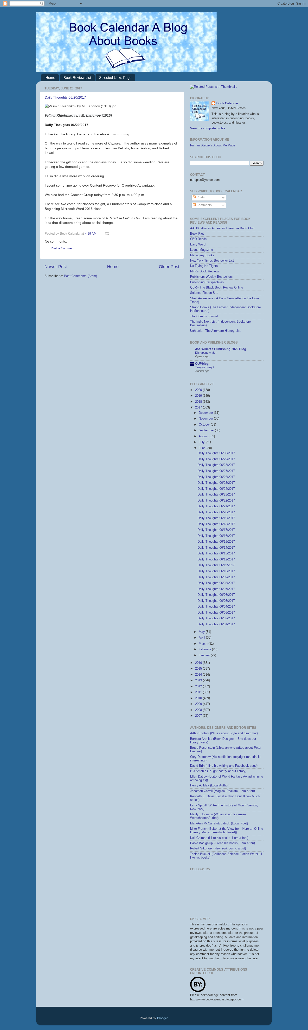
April (202, 637)
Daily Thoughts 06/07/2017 (216, 589)
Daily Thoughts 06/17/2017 (216, 530)
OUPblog (202, 363)
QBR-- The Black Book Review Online (216, 287)
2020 (199, 390)
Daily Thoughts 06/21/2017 (216, 506)
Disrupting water (206, 352)
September (207, 430)
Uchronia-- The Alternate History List (215, 331)
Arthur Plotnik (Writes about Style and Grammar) (224, 733)
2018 (199, 401)
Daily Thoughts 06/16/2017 (216, 536)
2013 (199, 680)
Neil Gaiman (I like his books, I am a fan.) (219, 838)
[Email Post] (106, 233)
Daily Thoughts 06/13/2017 (216, 553)
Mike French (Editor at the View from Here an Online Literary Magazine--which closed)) (226, 830)
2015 (199, 668)
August (204, 436)
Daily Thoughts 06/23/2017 (216, 494)
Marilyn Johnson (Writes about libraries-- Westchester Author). (218, 816)
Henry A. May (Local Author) (209, 785)
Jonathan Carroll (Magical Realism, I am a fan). (223, 791)
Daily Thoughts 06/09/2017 (216, 577)
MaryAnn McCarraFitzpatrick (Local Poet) (219, 823)
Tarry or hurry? (204, 367)
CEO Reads (198, 239)
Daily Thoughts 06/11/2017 (216, 565)
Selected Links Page (115, 77)
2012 (199, 686)
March (203, 643)
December (206, 413)
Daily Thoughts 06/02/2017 (216, 618)
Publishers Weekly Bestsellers (211, 276)
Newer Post (56, 266)
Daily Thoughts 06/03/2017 (216, 612)
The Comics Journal (204, 316)
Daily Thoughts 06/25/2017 (216, 482)
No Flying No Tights (204, 266)
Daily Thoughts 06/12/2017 (216, 559)
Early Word (197, 244)
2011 (199, 692)
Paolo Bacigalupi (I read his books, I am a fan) (222, 843)
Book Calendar (227, 103)
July (202, 442)
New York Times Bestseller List (212, 260)
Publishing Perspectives (207, 282)
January (205, 655)
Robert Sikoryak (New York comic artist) (218, 848)
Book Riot (197, 233)
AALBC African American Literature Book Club (222, 228)
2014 (199, 674)
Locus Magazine (201, 249)
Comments (204, 205)
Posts (200, 197)
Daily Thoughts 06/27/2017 (216, 471)
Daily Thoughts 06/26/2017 (216, 477)
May (202, 632)
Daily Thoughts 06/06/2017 (216, 595)
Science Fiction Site (204, 293)
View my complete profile (207, 128)
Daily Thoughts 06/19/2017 (216, 518)
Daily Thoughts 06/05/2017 (216, 601)
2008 (199, 710)
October (205, 424)
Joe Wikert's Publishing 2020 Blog (220, 349)
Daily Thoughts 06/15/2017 (216, 541)
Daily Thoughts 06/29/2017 (216, 459)
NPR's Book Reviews (205, 271)
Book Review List (77, 77)
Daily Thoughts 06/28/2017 (216, 465)
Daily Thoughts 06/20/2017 (65, 97)
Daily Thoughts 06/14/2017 (216, 547)
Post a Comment (62, 248)
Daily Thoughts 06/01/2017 (216, 624)
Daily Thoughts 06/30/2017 (216, 453)
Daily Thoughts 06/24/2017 (216, 488)
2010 (199, 698)
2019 (199, 395)
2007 (199, 715)
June (202, 448)
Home (50, 77)
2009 (199, 704)
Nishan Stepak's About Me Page (212, 145)
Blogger (162, 1018)
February (205, 649)
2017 (199, 407)
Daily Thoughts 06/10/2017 (216, 571)
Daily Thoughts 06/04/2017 (216, 606)
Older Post (169, 266)
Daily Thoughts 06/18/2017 (216, 524)
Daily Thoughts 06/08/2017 (216, 583)
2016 (199, 663)
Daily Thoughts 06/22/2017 (216, 500)
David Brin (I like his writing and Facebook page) (223, 765)
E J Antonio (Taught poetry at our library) (218, 771)
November (206, 418)
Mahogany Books (202, 255)
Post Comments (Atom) (80, 276)
